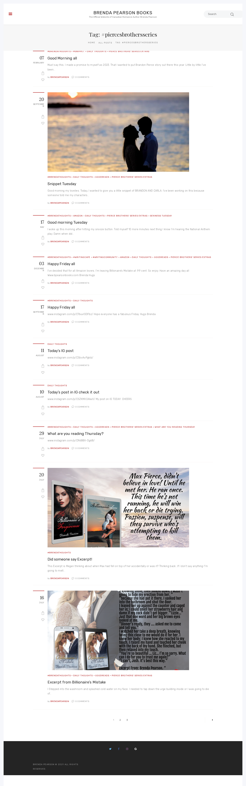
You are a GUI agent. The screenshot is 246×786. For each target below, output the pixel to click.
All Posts (105, 43)
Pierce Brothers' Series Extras (129, 51)
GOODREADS (102, 177)
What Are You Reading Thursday (175, 427)
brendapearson (59, 77)
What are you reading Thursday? (76, 433)
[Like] (42, 79)
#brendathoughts (59, 51)
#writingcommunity (105, 257)
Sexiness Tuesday (161, 216)
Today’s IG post (61, 351)
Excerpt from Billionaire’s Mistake (77, 682)
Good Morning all (62, 58)
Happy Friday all (61, 264)
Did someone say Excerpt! (70, 559)
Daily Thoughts (96, 51)
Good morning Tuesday (68, 222)
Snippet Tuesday (62, 184)
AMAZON (78, 216)
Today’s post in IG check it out (73, 392)
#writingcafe (81, 257)
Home (91, 42)
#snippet (78, 51)
